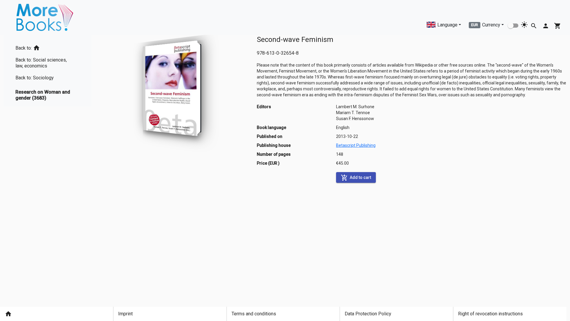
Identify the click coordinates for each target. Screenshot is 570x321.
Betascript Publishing (356, 145)
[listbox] (47, 70)
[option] (47, 47)
